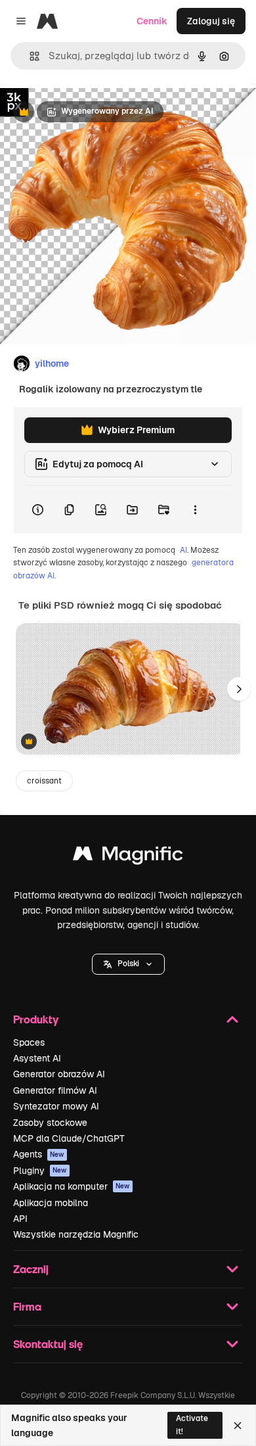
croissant (44, 781)
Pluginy (40, 1171)
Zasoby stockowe (50, 1123)
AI (183, 550)
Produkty (35, 1019)
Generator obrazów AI (59, 1074)
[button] (128, 964)
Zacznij (31, 1269)
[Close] (237, 1426)
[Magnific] (128, 857)
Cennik (152, 21)
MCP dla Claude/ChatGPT (69, 1138)
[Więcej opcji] (195, 509)
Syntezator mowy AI (56, 1106)
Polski (128, 963)
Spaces (29, 1042)
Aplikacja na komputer (71, 1186)
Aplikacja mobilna (50, 1203)
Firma (27, 1306)
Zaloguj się (211, 21)
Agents (38, 1154)
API (20, 1218)
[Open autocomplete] (29, 56)
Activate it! (192, 1424)
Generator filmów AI (55, 1090)
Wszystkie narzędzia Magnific (76, 1234)
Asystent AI (37, 1058)
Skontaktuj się (48, 1344)
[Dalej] (239, 689)
